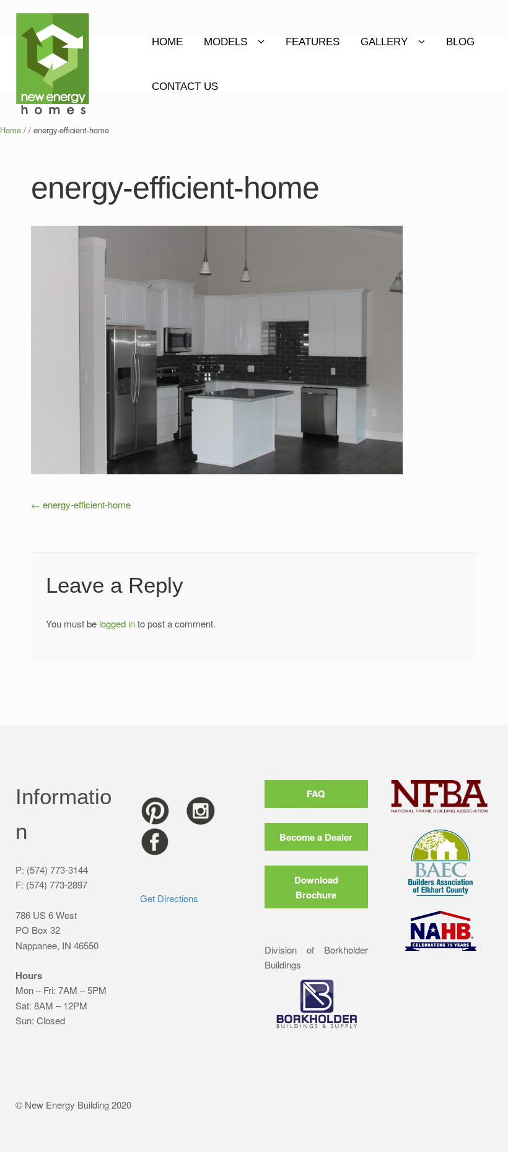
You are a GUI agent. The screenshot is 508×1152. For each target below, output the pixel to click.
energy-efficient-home (81, 504)
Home (167, 42)
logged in (117, 623)
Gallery (384, 42)
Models (225, 42)
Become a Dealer (316, 837)
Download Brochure (316, 887)
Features (312, 42)
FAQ (316, 793)
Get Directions (169, 898)
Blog (460, 42)
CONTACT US (185, 86)
